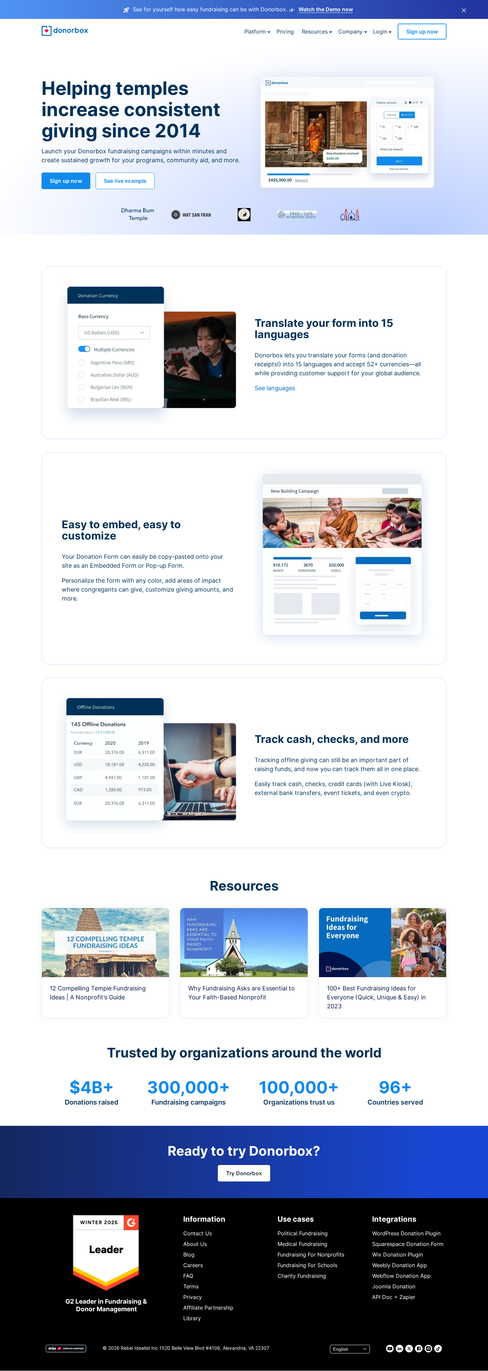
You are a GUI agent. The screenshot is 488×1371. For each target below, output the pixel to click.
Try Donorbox (244, 1173)
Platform (255, 31)
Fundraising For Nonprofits (311, 1254)
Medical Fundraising (302, 1244)
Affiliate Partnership (208, 1307)
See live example (125, 181)
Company (350, 31)
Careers (193, 1265)
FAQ (188, 1275)
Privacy (192, 1297)
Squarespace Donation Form (408, 1244)
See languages (275, 388)
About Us (195, 1244)
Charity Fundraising (302, 1275)
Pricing (285, 31)
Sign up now (422, 31)
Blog (189, 1254)
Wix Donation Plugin (397, 1254)
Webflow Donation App (401, 1275)
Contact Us (197, 1233)
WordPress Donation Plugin (406, 1233)
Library (192, 1318)
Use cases (296, 1219)
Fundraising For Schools (307, 1265)
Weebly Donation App (399, 1265)
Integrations (394, 1219)
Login (380, 31)
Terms (191, 1286)
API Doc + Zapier (393, 1297)
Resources (315, 31)
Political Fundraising (303, 1233)
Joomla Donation (393, 1286)
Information (204, 1219)
